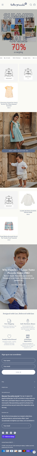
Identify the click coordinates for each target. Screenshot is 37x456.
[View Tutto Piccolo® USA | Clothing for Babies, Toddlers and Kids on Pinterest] (11, 433)
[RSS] (15, 433)
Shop (3, 381)
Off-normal (10, 447)
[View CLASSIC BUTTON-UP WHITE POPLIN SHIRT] (28, 200)
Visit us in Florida (26, 343)
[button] (30, 4)
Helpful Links (5, 387)
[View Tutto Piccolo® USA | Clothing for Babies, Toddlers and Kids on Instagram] (3, 433)
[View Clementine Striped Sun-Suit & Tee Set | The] (9, 92)
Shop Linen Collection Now (18, 150)
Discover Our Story (18, 284)
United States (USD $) (7, 442)
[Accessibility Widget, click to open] (34, 452)
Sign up (18, 372)
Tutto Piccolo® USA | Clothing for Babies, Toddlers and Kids (20, 445)
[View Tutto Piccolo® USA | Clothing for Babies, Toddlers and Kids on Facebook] (7, 433)
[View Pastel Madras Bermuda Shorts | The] (9, 226)
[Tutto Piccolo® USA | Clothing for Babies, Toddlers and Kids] (18, 4)
